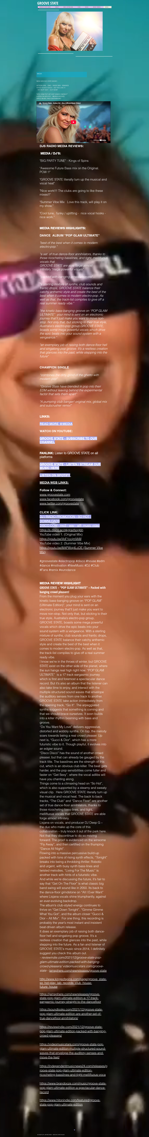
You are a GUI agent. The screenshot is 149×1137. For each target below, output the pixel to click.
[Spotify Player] (94, 93)
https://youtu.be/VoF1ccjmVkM (60, 539)
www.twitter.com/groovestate (59, 503)
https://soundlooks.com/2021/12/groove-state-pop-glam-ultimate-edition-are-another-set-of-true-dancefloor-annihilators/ (71, 1013)
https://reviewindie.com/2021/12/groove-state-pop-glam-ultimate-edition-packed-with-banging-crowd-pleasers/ (73, 1031)
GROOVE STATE (47, 3)
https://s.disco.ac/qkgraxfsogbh (61, 530)
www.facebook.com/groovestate (62, 499)
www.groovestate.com (55, 494)
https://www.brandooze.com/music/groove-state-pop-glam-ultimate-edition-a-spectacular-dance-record (73, 1087)
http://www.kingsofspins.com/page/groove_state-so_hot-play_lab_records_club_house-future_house (73, 982)
